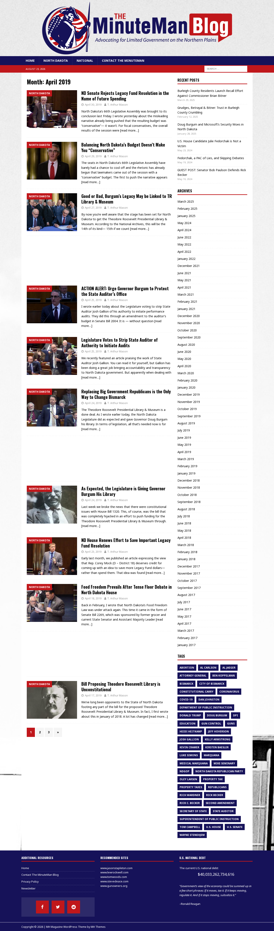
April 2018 (184, 538)
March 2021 (185, 294)
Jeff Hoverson (218, 731)
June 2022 (184, 237)
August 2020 (186, 345)
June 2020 (184, 352)
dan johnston (208, 699)
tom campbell (190, 827)
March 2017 (185, 631)
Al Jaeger (228, 667)
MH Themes (98, 927)
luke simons (189, 755)
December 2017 (188, 566)
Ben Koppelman (223, 675)
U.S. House (213, 827)
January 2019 (186, 473)
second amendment (220, 803)
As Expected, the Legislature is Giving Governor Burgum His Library (123, 491)
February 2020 (187, 380)
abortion (187, 667)
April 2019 (184, 452)
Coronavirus (229, 691)
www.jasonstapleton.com (116, 868)
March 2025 (185, 201)
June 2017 (184, 609)
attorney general (193, 675)
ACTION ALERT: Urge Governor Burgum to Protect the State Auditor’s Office (125, 291)
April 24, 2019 (93, 403)
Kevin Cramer (189, 747)
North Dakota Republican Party (219, 771)
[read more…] (129, 130)
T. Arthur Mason (117, 104)
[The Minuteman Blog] (137, 54)
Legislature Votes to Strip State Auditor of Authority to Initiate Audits (119, 343)
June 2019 (184, 438)
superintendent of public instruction (209, 819)
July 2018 (183, 516)
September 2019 (189, 416)
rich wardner (190, 795)
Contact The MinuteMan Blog (40, 875)
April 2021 (184, 287)
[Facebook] (42, 907)
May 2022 (184, 244)
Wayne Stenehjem (192, 835)
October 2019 (187, 409)
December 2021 (188, 266)
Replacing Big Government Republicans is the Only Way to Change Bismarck (126, 394)
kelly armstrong (217, 739)
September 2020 (189, 337)
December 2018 (188, 480)
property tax (213, 779)
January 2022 (186, 259)
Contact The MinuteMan (123, 60)
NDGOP (184, 771)
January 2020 (186, 387)
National (85, 60)
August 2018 (186, 509)
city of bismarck (211, 684)
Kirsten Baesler (217, 747)
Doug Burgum (217, 715)
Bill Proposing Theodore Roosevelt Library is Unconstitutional (120, 687)
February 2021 (187, 301)
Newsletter (28, 888)
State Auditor (223, 811)
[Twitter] (58, 907)
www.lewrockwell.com (114, 872)
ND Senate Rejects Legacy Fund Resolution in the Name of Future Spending (125, 96)
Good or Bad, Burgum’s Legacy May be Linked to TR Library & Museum (126, 199)
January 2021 (186, 309)
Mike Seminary (224, 763)
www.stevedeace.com (114, 881)
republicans (217, 787)
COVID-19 (186, 699)
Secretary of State (193, 811)
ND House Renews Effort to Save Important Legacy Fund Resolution (126, 543)
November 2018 (188, 487)
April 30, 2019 (93, 104)
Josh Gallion (189, 739)
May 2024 (184, 223)
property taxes (191, 787)
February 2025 (187, 209)
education (187, 723)
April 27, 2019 (93, 208)
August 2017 (186, 595)
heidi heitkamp (191, 731)
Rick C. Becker (190, 803)
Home (30, 60)
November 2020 (188, 323)
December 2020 (188, 316)
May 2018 (184, 530)
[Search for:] (225, 69)
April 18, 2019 (93, 598)
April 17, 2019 (93, 695)
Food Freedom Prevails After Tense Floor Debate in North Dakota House (126, 590)
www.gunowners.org (113, 886)
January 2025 (186, 216)
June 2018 (184, 523)
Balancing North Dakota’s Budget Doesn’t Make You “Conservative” (123, 147)
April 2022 (184, 252)
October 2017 (187, 581)
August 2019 (186, 423)
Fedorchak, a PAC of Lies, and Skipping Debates (210, 158)
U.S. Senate (235, 827)
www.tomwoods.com (113, 877)
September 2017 (189, 588)
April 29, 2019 (93, 156)
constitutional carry (196, 691)
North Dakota (55, 60)
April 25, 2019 (93, 300)
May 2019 (184, 445)
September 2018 (189, 502)
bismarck (186, 684)
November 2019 (188, 402)
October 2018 (187, 495)
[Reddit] (73, 907)
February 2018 (187, 552)
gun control (211, 723)
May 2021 (184, 280)
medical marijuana (194, 763)
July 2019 (183, 430)
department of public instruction (206, 707)
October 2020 (187, 330)
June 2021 (184, 273)
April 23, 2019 (93, 552)
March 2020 (185, 373)
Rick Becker (214, 795)
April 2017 (184, 623)
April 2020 (184, 366)
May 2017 (184, 616)
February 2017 (187, 638)
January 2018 (186, 559)
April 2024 (184, 230)
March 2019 (185, 459)
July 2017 (183, 602)
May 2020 (184, 359)
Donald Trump (190, 715)
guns (231, 723)
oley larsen (188, 779)
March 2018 (185, 545)
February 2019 (187, 466)
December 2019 (188, 394)
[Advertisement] (99, 258)
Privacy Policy (30, 881)
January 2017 (186, 645)
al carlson (208, 667)
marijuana (211, 755)
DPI (235, 715)
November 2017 (188, 573)
